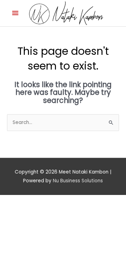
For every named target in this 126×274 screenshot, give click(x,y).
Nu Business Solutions (78, 180)
